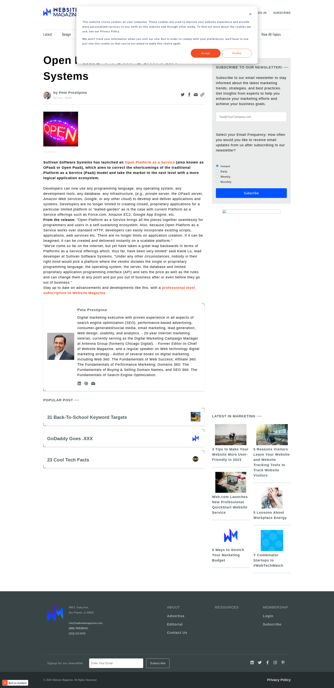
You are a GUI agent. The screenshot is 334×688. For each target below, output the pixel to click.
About (173, 607)
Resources (227, 607)
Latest (47, 34)
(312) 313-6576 (77, 633)
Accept (205, 53)
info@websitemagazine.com (86, 623)
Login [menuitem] (268, 616)
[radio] (251, 166)
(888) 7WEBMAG (78, 628)
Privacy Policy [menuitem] (279, 680)
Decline (236, 53)
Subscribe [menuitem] (272, 624)
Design (66, 34)
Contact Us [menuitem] (177, 633)
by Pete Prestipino (70, 93)
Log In (261, 12)
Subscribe (282, 12)
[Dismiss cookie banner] (250, 14)
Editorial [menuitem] (175, 624)
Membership (275, 607)
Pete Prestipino (92, 310)
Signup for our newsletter (65, 663)
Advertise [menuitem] (176, 616)
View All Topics (271, 34)
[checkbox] (251, 173)
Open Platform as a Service (150, 162)
